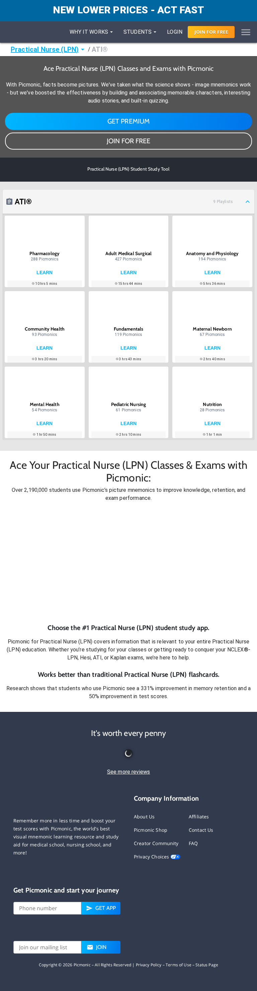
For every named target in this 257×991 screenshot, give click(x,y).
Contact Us (201, 830)
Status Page (206, 965)
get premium (128, 121)
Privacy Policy (149, 965)
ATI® (100, 49)
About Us (144, 816)
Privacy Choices (152, 856)
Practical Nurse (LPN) (45, 49)
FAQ (193, 843)
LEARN (44, 272)
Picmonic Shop (150, 830)
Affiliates (199, 816)
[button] (128, 562)
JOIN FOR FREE (128, 141)
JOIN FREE (211, 32)
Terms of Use (178, 965)
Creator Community (156, 843)
